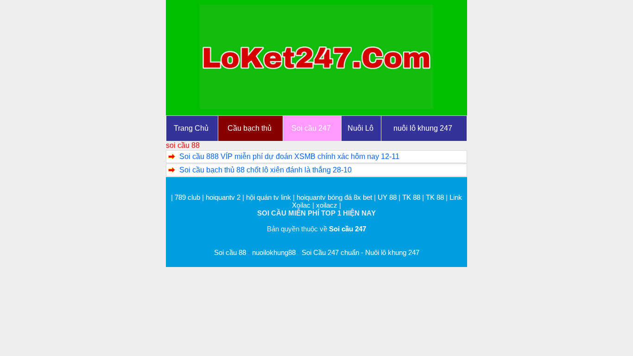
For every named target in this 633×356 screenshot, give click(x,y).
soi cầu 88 (183, 145)
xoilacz (326, 205)
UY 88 (387, 197)
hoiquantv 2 (224, 197)
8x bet (363, 197)
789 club (187, 197)
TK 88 (411, 197)
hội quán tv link (269, 197)
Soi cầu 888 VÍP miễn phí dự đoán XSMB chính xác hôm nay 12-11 (289, 156)
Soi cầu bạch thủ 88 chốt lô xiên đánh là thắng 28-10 (265, 170)
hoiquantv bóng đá (325, 197)
